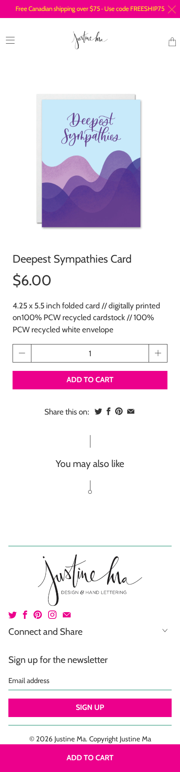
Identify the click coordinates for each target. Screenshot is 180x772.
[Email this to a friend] (131, 411)
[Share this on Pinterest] (119, 411)
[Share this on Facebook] (108, 411)
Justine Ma (70, 739)
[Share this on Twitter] (98, 411)
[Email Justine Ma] (67, 614)
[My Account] (7, 40)
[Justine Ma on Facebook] (25, 614)
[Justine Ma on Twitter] (12, 614)
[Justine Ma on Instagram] (52, 614)
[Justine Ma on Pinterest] (37, 614)
